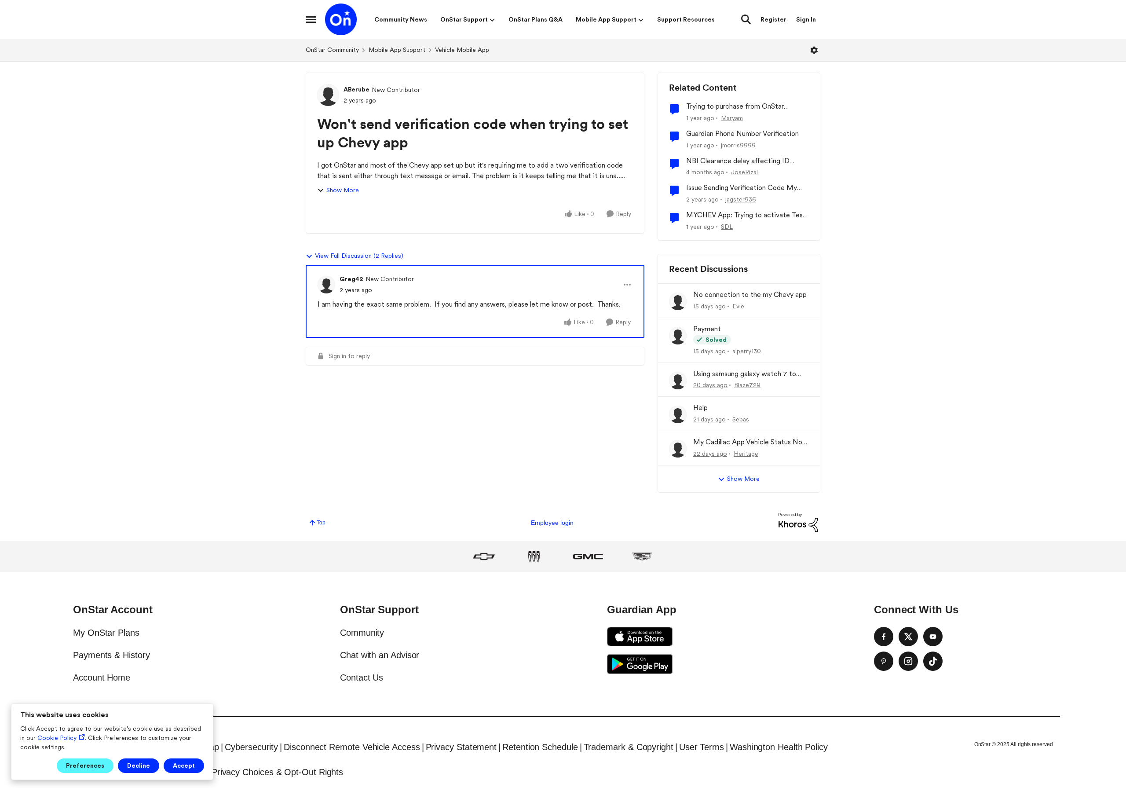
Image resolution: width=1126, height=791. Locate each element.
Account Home (101, 677)
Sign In (806, 19)
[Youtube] (933, 636)
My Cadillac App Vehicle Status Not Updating (749, 442)
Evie (738, 306)
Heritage (746, 453)
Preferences (85, 765)
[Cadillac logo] (642, 556)
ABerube (356, 89)
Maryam (732, 117)
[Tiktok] (933, 661)
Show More (342, 190)
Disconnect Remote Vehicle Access (352, 747)
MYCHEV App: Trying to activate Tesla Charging (747, 215)
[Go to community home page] (341, 19)
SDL (727, 226)
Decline (138, 765)
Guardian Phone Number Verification (742, 133)
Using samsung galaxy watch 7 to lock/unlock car (744, 374)
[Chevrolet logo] (484, 556)
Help (700, 407)
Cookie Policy (57, 737)
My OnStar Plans (106, 632)
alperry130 (746, 351)
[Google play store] (640, 664)
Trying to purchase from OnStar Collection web (735, 106)
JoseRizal (744, 172)
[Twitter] (908, 636)
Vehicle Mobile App (462, 49)
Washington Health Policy (779, 747)
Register (773, 19)
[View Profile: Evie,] (678, 301)
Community (362, 632)
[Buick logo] (534, 556)
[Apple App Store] (640, 636)
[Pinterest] (883, 661)
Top (321, 523)
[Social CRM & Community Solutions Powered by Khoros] (798, 522)
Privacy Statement (461, 747)
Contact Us (361, 677)
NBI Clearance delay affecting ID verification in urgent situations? (738, 161)
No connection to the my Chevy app (750, 294)
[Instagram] (908, 661)
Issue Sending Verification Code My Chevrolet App (741, 188)
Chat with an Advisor (379, 655)
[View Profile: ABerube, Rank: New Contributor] (328, 95)
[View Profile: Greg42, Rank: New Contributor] (326, 284)
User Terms (701, 747)
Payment (707, 329)
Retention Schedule (540, 747)
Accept (184, 765)
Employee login (552, 522)
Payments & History (111, 655)
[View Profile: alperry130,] (678, 335)
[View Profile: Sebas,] (678, 414)
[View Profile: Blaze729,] (678, 380)
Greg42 (351, 278)
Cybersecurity (251, 747)
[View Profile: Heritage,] (678, 449)
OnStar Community (332, 49)
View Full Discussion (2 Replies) (359, 255)
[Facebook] (883, 636)
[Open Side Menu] (311, 19)
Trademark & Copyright (628, 747)
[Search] (746, 19)
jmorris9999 (738, 145)
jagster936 (740, 199)
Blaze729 (747, 384)
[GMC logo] (588, 556)
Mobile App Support (397, 49)
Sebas (740, 419)
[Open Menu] (814, 50)
